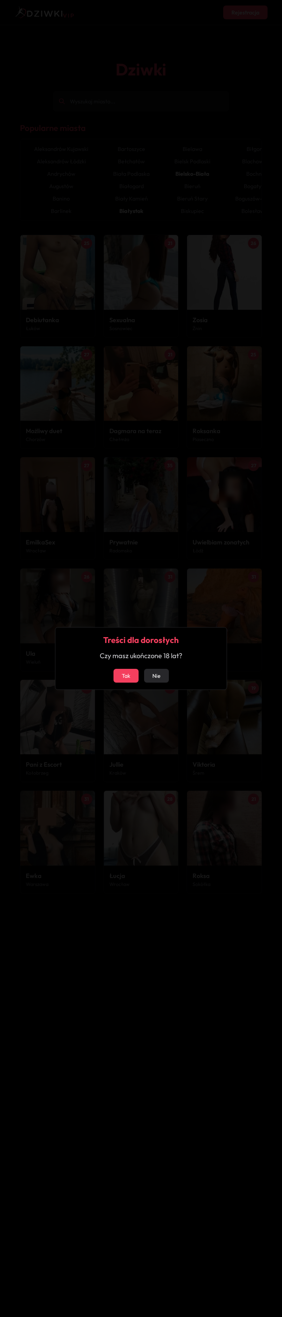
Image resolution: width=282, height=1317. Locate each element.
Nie (156, 675)
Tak (126, 675)
